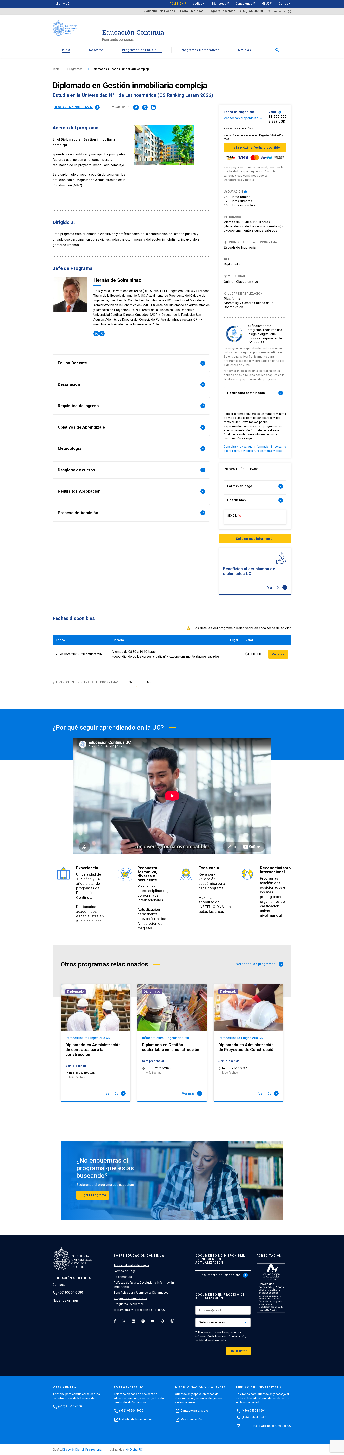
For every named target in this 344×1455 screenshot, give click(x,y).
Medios (198, 3)
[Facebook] (115, 1320)
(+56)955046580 (251, 11)
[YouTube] (152, 1320)
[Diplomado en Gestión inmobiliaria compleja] (136, 107)
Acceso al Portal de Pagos (131, 1265)
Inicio (66, 50)
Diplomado (75, 991)
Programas (75, 69)
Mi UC (266, 3)
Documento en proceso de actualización (220, 1296)
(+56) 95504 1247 (254, 1417)
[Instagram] (143, 1320)
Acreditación (269, 1255)
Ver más (276, 587)
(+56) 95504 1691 (254, 1410)
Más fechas (77, 1077)
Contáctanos (276, 11)
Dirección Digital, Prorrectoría (82, 1449)
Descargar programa (76, 107)
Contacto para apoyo (195, 1410)
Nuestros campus (66, 1300)
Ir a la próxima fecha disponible (255, 147)
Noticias (244, 50)
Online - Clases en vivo (241, 282)
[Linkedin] (133, 1320)
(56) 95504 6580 (70, 1292)
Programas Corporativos (200, 50)
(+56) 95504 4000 (70, 1406)
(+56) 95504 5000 (131, 1410)
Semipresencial (76, 1065)
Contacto (59, 1285)
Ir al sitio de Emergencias (136, 1419)
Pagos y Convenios (222, 11)
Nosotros (96, 50)
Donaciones (244, 3)
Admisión (177, 3)
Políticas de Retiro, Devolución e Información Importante (144, 1284)
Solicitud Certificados (159, 11)
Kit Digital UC (134, 1449)
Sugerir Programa (93, 1195)
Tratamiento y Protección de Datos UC (139, 1309)
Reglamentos (123, 1276)
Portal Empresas (192, 11)
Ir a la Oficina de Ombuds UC (272, 1425)
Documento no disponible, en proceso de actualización (220, 1259)
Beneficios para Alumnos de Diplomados (141, 1292)
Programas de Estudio (142, 50)
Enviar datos (238, 1351)
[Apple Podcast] (172, 1320)
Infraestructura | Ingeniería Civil (88, 1038)
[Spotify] (162, 1320)
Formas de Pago (125, 1271)
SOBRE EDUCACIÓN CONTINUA (139, 1255)
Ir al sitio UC (61, 3)
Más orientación (191, 1419)
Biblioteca (219, 3)
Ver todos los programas (259, 964)
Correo (285, 3)
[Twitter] (123, 1320)
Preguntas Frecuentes (129, 1304)
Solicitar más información (255, 539)
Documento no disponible (223, 1275)
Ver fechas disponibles (243, 118)
